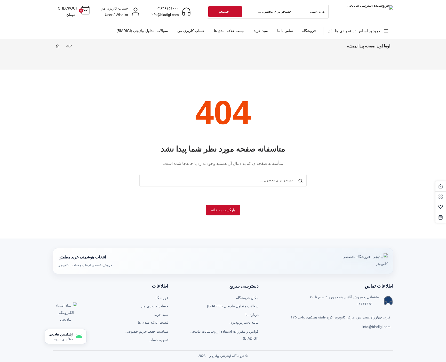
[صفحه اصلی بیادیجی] (440, 186)
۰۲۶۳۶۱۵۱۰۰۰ (167, 8)
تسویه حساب (158, 340)
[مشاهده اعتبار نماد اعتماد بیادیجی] (65, 313)
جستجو (224, 11)
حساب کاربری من (191, 31)
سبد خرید (261, 31)
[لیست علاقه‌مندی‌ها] (440, 207)
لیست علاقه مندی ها (229, 31)
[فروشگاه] (440, 197)
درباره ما (252, 315)
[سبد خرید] (440, 217)
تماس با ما (285, 31)
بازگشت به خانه (223, 210)
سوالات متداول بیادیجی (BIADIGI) (142, 31)
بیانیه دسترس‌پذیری (244, 322)
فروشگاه (309, 31)
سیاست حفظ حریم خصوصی (146, 331)
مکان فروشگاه (247, 298)
